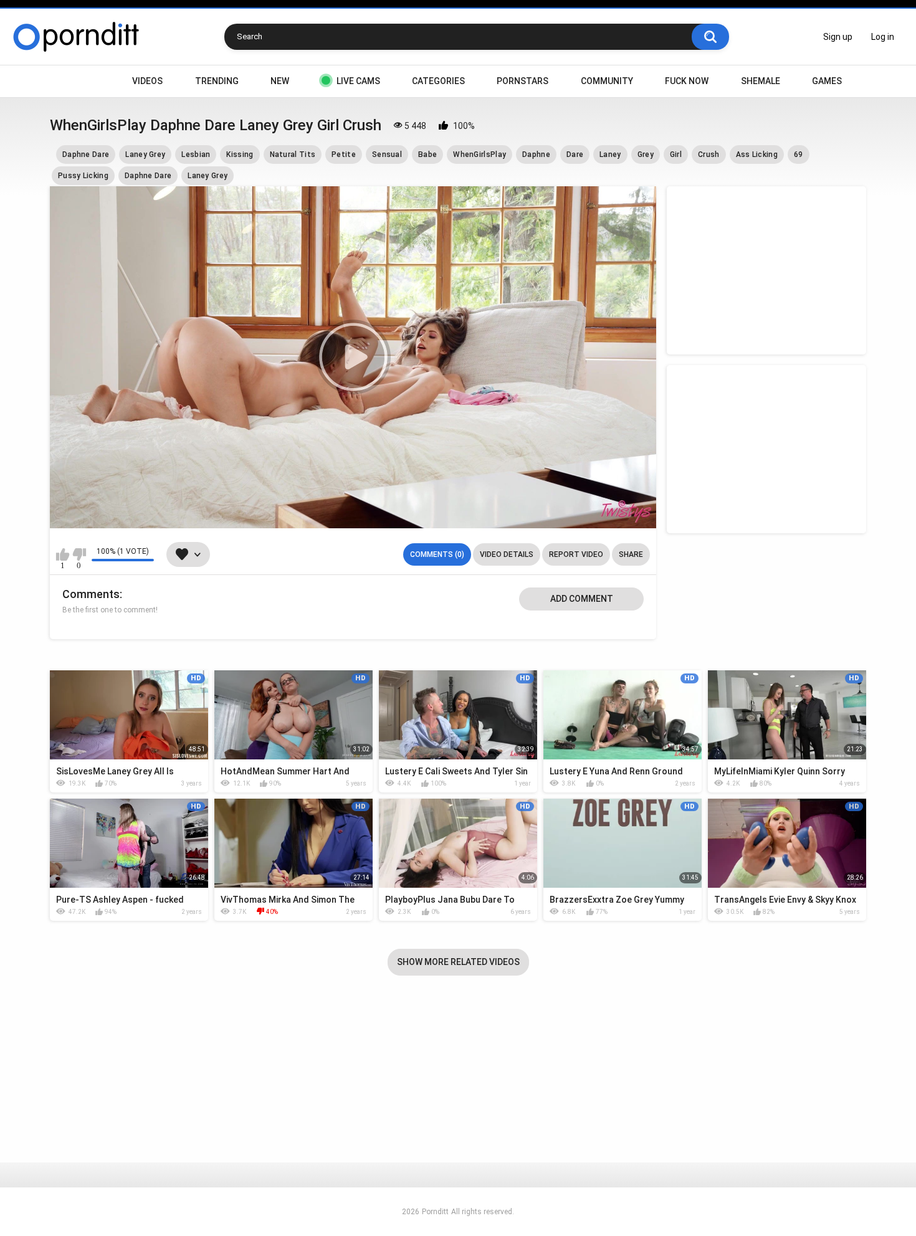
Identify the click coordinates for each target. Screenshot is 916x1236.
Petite (344, 154)
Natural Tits (293, 154)
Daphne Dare (85, 154)
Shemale (760, 81)
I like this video (62, 554)
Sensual (387, 154)
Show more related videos (458, 962)
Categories (438, 81)
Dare (574, 154)
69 (798, 154)
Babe (427, 154)
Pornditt (435, 1211)
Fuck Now (686, 81)
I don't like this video (78, 554)
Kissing (239, 154)
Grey (645, 154)
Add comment (581, 599)
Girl (676, 154)
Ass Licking (757, 154)
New (279, 81)
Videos (147, 81)
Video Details (506, 554)
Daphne (536, 154)
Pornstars (522, 81)
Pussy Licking (83, 175)
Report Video (576, 554)
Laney (610, 154)
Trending (217, 81)
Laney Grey (145, 154)
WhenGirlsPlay (479, 154)
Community (607, 81)
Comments (91, 594)
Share (631, 554)
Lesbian (195, 154)
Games (827, 81)
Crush (709, 154)
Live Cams (358, 81)
